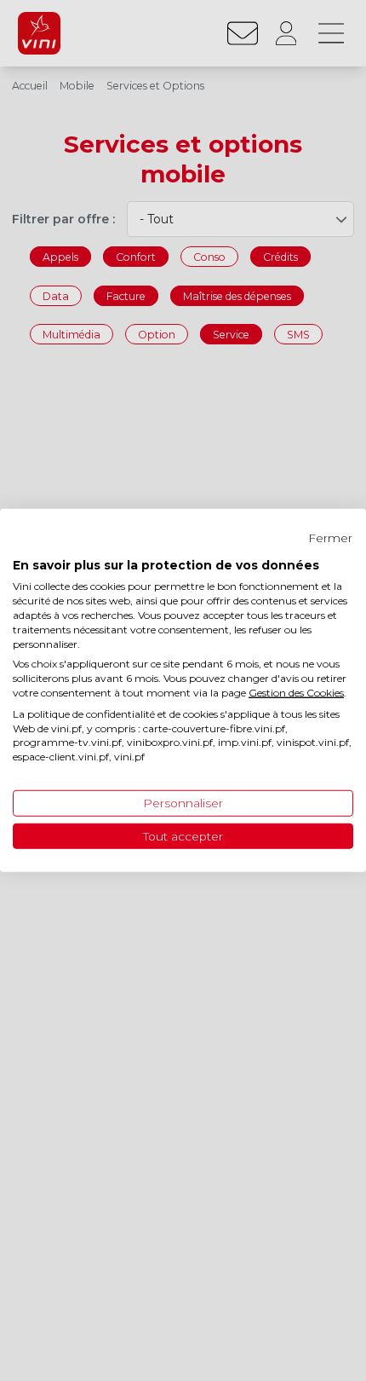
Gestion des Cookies (296, 692)
